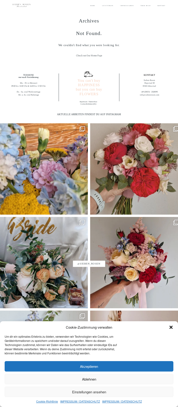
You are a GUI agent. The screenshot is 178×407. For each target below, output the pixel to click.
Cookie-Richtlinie (47, 401)
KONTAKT (161, 5)
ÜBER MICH (145, 5)
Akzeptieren (89, 366)
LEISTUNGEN (107, 5)
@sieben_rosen (88, 264)
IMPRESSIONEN (127, 5)
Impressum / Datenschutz (88, 102)
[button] (171, 327)
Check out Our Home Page (89, 55)
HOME (92, 5)
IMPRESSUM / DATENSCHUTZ (80, 401)
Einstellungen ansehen (89, 391)
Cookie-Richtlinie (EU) (88, 104)
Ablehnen (89, 379)
